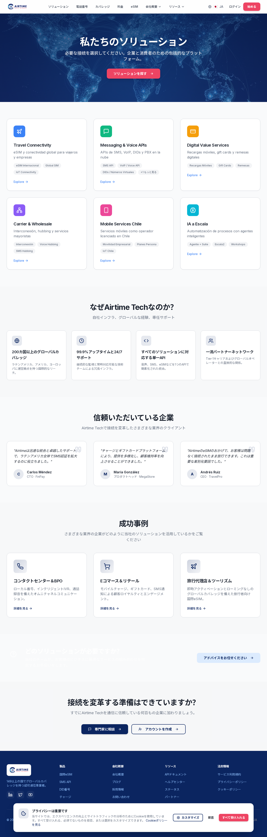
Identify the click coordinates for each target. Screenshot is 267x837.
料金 (120, 6)
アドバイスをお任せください (225, 658)
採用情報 (118, 789)
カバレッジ (102, 6)
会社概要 (151, 6)
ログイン (235, 6)
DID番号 (64, 789)
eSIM (134, 6)
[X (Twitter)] (20, 794)
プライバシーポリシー (232, 782)
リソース (174, 6)
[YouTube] (30, 794)
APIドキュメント (176, 774)
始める (251, 6)
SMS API (65, 782)
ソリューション (58, 6)
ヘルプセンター (175, 782)
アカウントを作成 (158, 729)
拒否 (211, 817)
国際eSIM (65, 774)
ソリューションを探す (130, 74)
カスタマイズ (190, 817)
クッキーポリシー (229, 789)
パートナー (172, 797)
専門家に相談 (105, 729)
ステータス (172, 789)
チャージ (65, 797)
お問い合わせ (121, 797)
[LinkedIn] (10, 794)
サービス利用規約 (229, 774)
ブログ (116, 782)
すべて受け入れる (233, 817)
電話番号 (82, 6)
